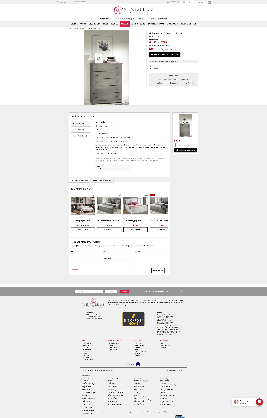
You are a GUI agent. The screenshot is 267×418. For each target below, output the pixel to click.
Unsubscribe (113, 349)
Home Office (188, 24)
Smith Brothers (165, 400)
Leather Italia (86, 394)
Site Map (180, 370)
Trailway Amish (164, 403)
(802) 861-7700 (65, 2)
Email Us (175, 83)
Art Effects (85, 380)
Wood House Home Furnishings (170, 406)
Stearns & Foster (139, 401)
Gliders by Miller (165, 386)
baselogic (111, 380)
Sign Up (124, 291)
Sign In (163, 343)
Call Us (159, 83)
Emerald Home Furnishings (168, 385)
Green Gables (112, 388)
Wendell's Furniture (166, 404)
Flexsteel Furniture (88, 386)
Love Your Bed (113, 347)
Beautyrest (85, 382)
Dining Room (156, 24)
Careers (137, 347)
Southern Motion (113, 401)
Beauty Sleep (164, 380)
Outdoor (172, 24)
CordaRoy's (163, 383)
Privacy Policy (171, 370)
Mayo (161, 394)
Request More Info (187, 150)
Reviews (137, 349)
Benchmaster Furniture (141, 382)
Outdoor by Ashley (114, 397)
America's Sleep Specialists (90, 379)
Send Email (158, 270)
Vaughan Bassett (139, 404)
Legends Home (112, 394)
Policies (137, 355)
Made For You (138, 18)
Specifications (80, 136)
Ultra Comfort (86, 404)
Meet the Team (140, 345)
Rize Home (163, 398)
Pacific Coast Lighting (140, 397)
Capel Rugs (111, 383)
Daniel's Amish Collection (90, 385)
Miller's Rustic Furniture (115, 395)
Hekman (136, 388)
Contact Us (162, 18)
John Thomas (164, 391)
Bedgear (110, 382)
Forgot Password (166, 345)
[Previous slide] (74, 207)
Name (73, 251)
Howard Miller (138, 389)
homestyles (111, 389)
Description (79, 124)
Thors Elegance (139, 403)
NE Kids (136, 395)
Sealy (83, 400)
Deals (124, 24)
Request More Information (166, 55)
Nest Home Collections (167, 395)
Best (161, 382)
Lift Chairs (138, 24)
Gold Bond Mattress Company (91, 388)
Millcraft (84, 395)
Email (105, 251)
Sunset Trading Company (168, 401)
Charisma (137, 383)
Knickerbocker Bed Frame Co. (117, 392)
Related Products (102, 180)
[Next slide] (164, 207)
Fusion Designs (112, 386)
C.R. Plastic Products (88, 383)
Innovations (155, 36)
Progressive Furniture (88, 398)
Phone (138, 251)
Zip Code (74, 258)
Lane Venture (164, 392)
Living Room (78, 24)
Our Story (138, 343)
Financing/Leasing (122, 18)
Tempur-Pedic (112, 403)
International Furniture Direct (117, 391)
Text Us (191, 83)
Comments (107, 258)
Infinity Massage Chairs (167, 389)
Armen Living (164, 379)
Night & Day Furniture (88, 397)
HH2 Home (163, 388)
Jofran (136, 391)
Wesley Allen (112, 406)
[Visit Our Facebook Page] (181, 291)
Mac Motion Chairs (139, 394)
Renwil (136, 398)
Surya (83, 403)
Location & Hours (140, 351)
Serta (109, 400)
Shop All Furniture (88, 359)
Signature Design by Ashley (142, 400)
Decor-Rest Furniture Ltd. (116, 385)
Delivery (151, 18)
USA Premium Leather (115, 404)
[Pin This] (151, 49)
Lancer (136, 392)
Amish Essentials (113, 379)
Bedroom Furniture (79, 28)
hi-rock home (86, 389)
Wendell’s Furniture (88, 406)
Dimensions (78, 130)
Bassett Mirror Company (141, 380)
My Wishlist (164, 347)
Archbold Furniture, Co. (141, 379)
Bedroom (94, 24)
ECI (135, 385)
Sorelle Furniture (87, 401)
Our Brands (86, 357)
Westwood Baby (139, 406)
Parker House (164, 397)
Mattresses (110, 24)
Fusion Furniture (139, 386)
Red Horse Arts (113, 398)
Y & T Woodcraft (87, 407)
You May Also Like (79, 180)
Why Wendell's (105, 18)
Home (70, 28)
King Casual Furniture (88, 392)
